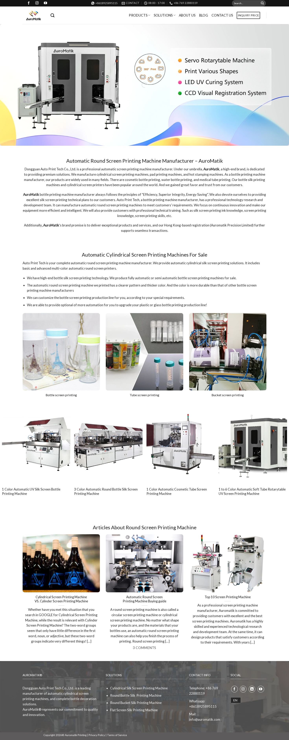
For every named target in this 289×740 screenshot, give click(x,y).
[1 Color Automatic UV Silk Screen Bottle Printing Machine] (36, 443)
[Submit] (262, 3)
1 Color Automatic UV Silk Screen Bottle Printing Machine (31, 491)
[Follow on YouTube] (260, 689)
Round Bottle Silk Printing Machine (135, 695)
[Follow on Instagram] (243, 689)
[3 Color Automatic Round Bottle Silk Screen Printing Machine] (108, 443)
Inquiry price (248, 15)
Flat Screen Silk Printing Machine (134, 710)
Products (138, 15)
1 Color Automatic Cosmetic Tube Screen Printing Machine (176, 491)
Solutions (163, 15)
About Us (187, 15)
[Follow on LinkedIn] (252, 689)
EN (235, 700)
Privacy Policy (97, 735)
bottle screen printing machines (201, 278)
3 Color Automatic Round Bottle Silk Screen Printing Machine (106, 491)
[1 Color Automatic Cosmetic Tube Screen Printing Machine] (180, 443)
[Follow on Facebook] (234, 689)
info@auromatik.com (204, 719)
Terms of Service (117, 735)
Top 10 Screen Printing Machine (228, 597)
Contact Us (222, 15)
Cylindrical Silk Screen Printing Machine (139, 688)
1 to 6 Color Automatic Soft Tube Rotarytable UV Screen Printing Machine (252, 491)
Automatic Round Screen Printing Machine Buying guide (144, 599)
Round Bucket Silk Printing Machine (136, 703)
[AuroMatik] (34, 15)
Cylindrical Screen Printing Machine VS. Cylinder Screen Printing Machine (61, 599)
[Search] (52, 15)
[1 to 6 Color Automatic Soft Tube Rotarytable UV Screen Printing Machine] (253, 443)
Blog (203, 15)
